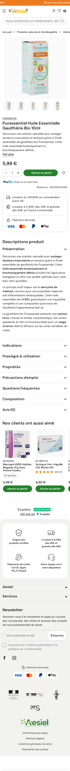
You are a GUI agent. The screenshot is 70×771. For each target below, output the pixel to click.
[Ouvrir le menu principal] (4, 11)
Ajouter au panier (17, 488)
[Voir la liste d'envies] (59, 10)
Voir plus (8, 154)
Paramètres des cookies (35, 749)
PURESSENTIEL (10, 118)
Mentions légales (35, 738)
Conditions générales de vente (35, 744)
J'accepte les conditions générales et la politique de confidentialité (33, 647)
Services (10, 596)
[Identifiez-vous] (54, 10)
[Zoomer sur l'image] (35, 68)
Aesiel (8, 587)
